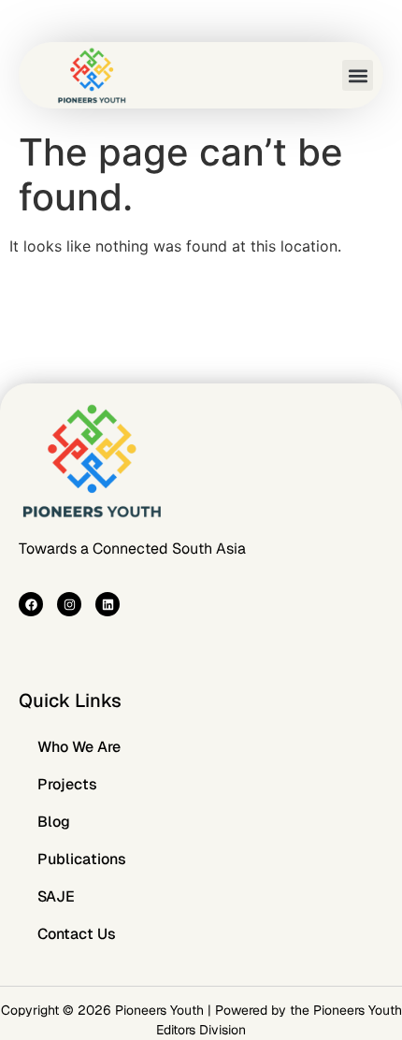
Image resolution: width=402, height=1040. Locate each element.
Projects (67, 784)
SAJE (56, 896)
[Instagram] (69, 604)
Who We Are (79, 747)
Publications (81, 859)
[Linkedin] (107, 604)
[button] (357, 75)
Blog (53, 821)
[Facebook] (31, 604)
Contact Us (76, 934)
